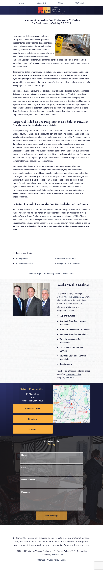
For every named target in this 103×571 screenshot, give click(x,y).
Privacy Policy (52, 559)
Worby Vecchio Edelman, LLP (72, 296)
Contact (79, 3)
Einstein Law (57, 554)
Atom (65, 273)
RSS (72, 273)
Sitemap (41, 559)
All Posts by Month (52, 273)
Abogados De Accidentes (68, 263)
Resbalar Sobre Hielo (66, 258)
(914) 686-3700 (67, 377)
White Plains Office (32, 389)
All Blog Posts (22, 258)
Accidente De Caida (24, 263)
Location (41, 3)
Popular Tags (35, 273)
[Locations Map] (71, 403)
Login (63, 559)
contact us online (73, 374)
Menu (21, 3)
